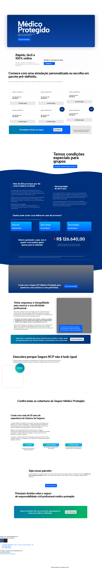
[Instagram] (5, 540)
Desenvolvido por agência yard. (60, 567)
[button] (51, 485)
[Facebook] (2, 540)
